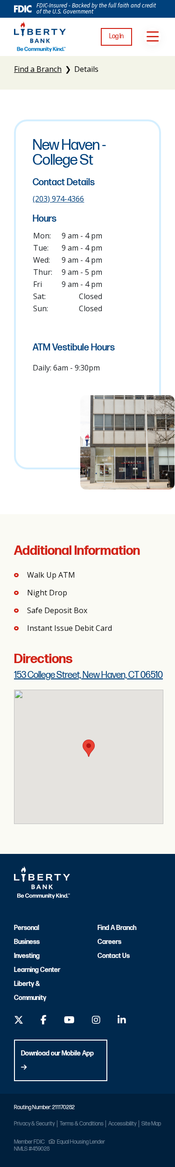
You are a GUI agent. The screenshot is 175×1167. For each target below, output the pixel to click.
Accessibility (122, 1123)
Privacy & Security (34, 1123)
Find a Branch (38, 69)
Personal (26, 928)
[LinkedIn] (122, 1021)
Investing (27, 956)
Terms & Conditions (82, 1123)
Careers (109, 942)
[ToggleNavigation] (152, 36)
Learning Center (37, 970)
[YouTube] (69, 1021)
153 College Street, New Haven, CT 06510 (88, 675)
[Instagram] (96, 1021)
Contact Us (114, 956)
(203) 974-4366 (58, 199)
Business (27, 942)
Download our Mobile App (57, 1053)
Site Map (151, 1123)
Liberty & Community (30, 991)
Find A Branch (117, 928)
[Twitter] (18, 1021)
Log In (116, 36)
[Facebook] (44, 1021)
